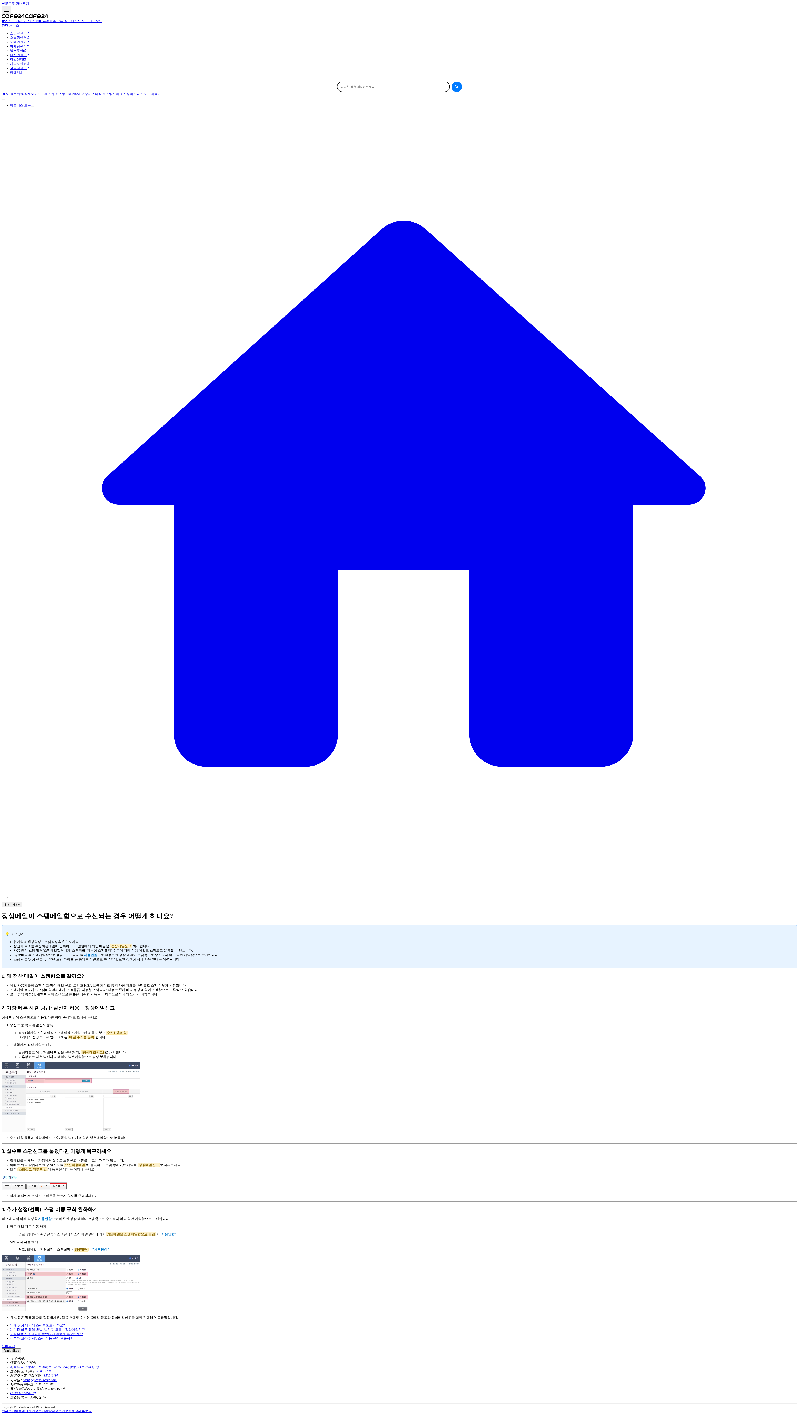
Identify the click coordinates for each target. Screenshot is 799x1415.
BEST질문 (9, 94)
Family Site (11, 1350)
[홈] (403, 897)
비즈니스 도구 (140, 94)
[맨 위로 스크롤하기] (3, 99)
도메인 (70, 94)
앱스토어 (16, 50)
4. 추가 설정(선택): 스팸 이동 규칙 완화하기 (42, 1338)
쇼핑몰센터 (18, 33)
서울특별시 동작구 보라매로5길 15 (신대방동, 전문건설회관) (54, 1367)
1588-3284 (44, 1371)
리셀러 (15, 72)
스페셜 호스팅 (102, 94)
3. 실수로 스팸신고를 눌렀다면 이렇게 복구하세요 (46, 1334)
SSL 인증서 (83, 94)
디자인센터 (18, 55)
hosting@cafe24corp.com (40, 1380)
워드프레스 (42, 94)
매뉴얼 (44, 21)
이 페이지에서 (11, 904)
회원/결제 (24, 94)
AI (32, 94)
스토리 (86, 21)
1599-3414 (50, 1375)
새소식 (76, 21)
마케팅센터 (18, 46)
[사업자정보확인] (23, 1393)
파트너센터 (18, 68)
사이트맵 (8, 1346)
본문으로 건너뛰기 (15, 3)
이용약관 (21, 1411)
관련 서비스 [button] (10, 25)
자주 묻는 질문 (60, 21)
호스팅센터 (18, 37)
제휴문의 (85, 1411)
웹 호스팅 (58, 94)
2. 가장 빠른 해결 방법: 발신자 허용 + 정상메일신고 (47, 1329)
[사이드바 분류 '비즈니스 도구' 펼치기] (32, 106)
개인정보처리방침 (41, 1411)
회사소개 (8, 1411)
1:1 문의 (96, 21)
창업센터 (16, 59)
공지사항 (32, 21)
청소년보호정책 (66, 1411)
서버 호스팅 (121, 94)
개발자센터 (18, 64)
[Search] (457, 87)
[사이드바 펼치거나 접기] (6, 10)
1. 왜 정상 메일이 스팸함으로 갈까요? (37, 1325)
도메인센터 (18, 42)
